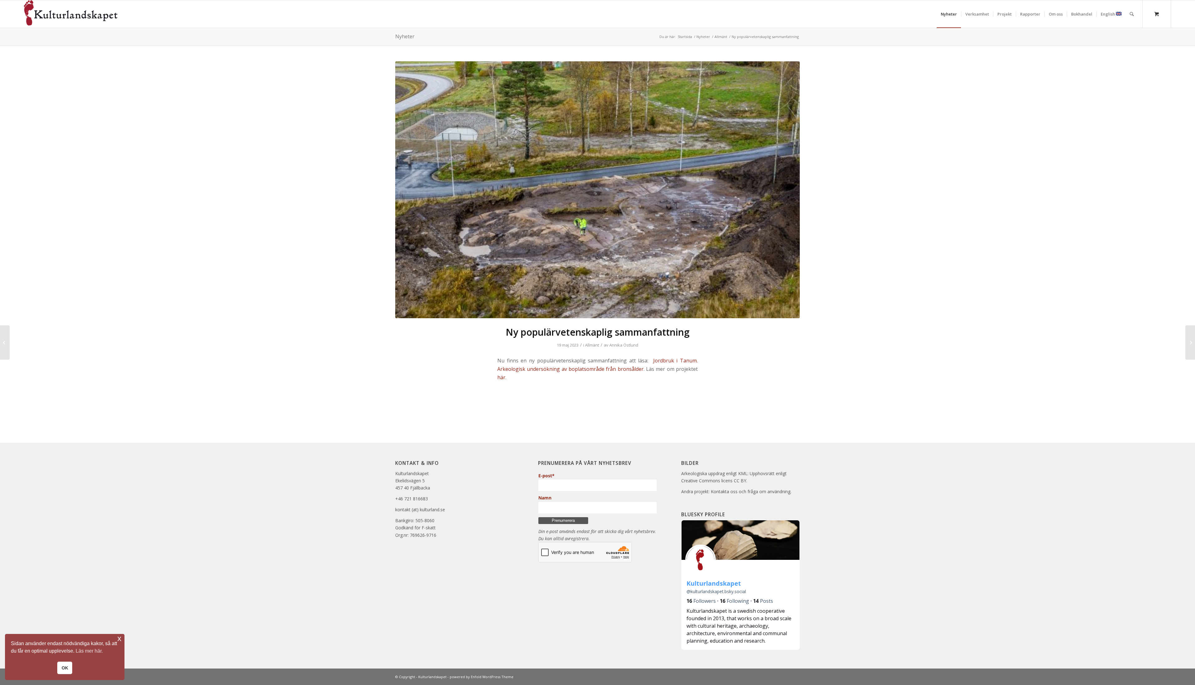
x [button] (119, 638)
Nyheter (405, 36)
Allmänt (592, 345)
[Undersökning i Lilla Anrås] (1190, 342)
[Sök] (1132, 14)
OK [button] (65, 667)
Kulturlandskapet (432, 676)
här (501, 377)
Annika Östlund (623, 345)
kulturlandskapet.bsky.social (716, 591)
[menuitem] (949, 14)
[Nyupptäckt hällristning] (5, 342)
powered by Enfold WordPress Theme (481, 676)
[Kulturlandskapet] (70, 14)
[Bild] (597, 190)
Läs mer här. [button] (89, 651)
